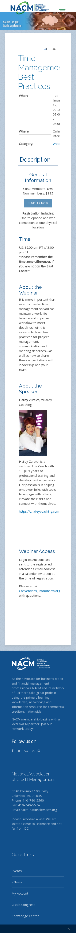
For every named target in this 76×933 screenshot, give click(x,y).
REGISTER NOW (38, 203)
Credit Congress (23, 904)
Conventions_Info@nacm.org (39, 591)
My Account (20, 893)
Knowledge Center (25, 916)
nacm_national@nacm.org (39, 810)
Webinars (59, 143)
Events (17, 871)
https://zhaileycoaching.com (39, 511)
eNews (17, 882)
